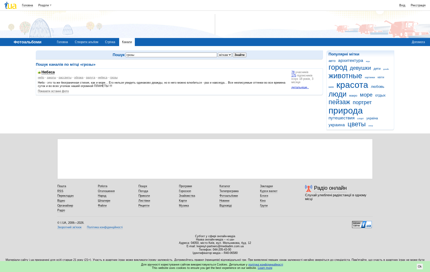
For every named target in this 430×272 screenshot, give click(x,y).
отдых (380, 95)
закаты (51, 77)
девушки (360, 68)
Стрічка (110, 42)
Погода (143, 191)
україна (372, 118)
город (338, 67)
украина (337, 124)
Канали (127, 42)
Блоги (264, 195)
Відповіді (225, 205)
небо (41, 77)
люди (337, 94)
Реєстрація (418, 5)
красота (352, 85)
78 (293, 72)
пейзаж (339, 101)
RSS (60, 191)
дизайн (386, 69)
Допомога (418, 42)
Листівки (144, 200)
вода (368, 61)
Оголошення (106, 191)
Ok (420, 266)
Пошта (61, 186)
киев (331, 87)
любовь (377, 86)
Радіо (61, 210)
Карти (183, 200)
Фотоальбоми (228, 195)
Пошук (142, 186)
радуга (90, 77)
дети (377, 68)
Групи (264, 205)
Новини (224, 200)
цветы (357, 124)
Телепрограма (229, 191)
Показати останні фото (53, 91)
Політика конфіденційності (105, 227)
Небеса (48, 72)
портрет (362, 102)
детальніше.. (300, 87)
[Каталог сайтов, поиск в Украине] (362, 223)
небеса (102, 77)
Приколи (144, 195)
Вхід (402, 5)
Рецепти (143, 205)
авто (332, 61)
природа (346, 110)
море (366, 95)
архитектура (350, 60)
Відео (61, 200)
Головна (27, 5)
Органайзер (65, 205)
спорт (360, 118)
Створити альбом (86, 42)
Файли (102, 205)
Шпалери (104, 200)
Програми (185, 186)
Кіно (263, 200)
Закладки (266, 186)
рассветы (65, 77)
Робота (102, 186)
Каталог (224, 186)
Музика (184, 205)
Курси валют (268, 191)
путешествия (342, 118)
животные (345, 76)
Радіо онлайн (330, 188)
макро (353, 95)
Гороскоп (185, 191)
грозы (114, 77)
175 (293, 75)
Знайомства (187, 195)
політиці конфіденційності (265, 264)
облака (78, 77)
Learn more (265, 268)
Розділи (43, 5)
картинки (370, 77)
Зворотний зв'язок (69, 227)
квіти (381, 77)
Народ (102, 195)
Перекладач (65, 195)
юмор (370, 126)
